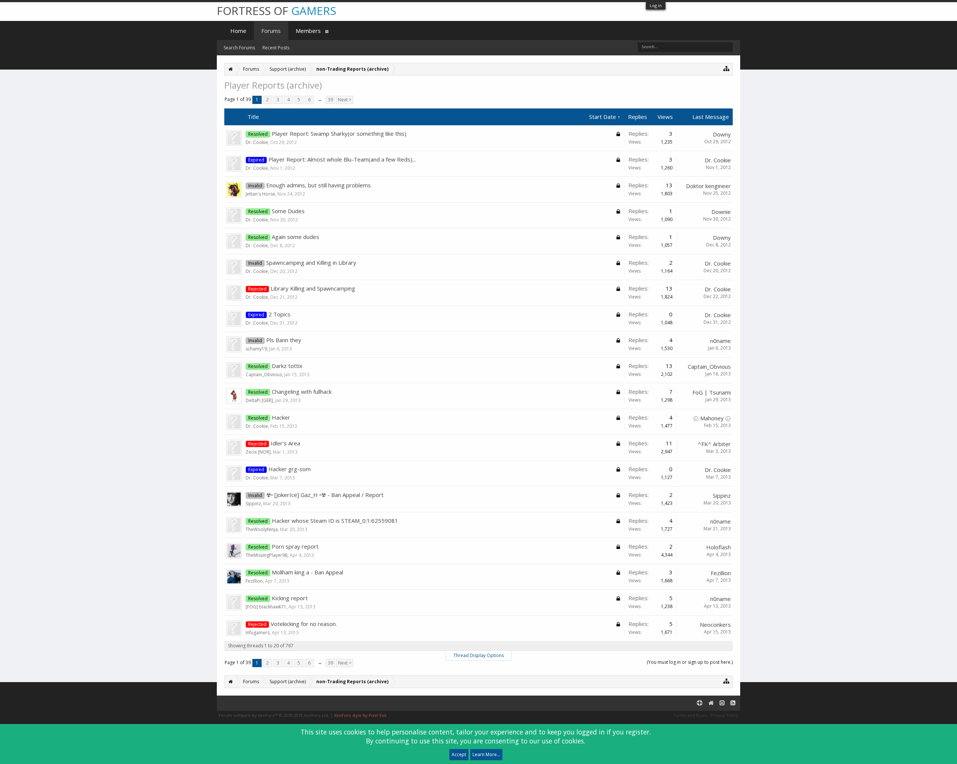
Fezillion (254, 581)
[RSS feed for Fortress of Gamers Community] (732, 703)
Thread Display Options (478, 655)
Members (308, 30)
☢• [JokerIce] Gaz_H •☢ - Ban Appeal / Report (325, 494)
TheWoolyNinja (262, 529)
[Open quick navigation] (726, 68)
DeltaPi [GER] (259, 400)
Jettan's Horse (260, 194)
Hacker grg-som (289, 469)
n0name (720, 340)
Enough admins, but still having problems (318, 185)
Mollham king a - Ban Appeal (307, 572)
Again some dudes (295, 236)
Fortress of (276, 10)
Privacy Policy (724, 715)
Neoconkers (715, 624)
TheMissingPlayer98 (266, 555)
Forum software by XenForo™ (274, 715)
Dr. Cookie (257, 142)
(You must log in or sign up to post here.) (690, 662)
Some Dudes (288, 211)
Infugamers (258, 632)
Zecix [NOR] (258, 452)
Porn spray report (295, 546)
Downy (722, 134)
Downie (721, 211)
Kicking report (290, 598)
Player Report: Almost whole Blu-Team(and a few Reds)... (342, 159)
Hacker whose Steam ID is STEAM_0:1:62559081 (335, 520)
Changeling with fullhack (302, 391)
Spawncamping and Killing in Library (311, 262)
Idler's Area (285, 443)
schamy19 (256, 349)
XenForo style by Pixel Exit (360, 715)
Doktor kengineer (708, 186)
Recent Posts (275, 48)
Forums (271, 30)
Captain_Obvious (264, 374)
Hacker (281, 417)
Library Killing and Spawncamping (313, 288)
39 (330, 99)
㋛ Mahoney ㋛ (712, 418)
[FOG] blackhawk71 (266, 607)
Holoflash (718, 547)
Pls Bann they (283, 340)
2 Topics (279, 314)
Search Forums (239, 48)
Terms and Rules (690, 715)
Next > (344, 99)
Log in (656, 5)
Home (238, 30)
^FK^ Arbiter (714, 444)
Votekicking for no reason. (304, 624)
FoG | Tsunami (711, 392)
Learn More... (486, 754)
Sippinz (253, 503)
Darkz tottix (287, 365)
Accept (459, 754)
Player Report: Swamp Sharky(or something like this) (339, 133)
